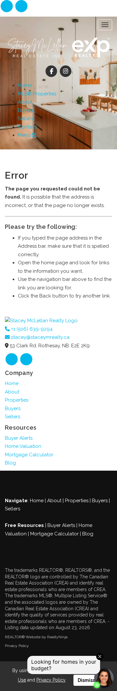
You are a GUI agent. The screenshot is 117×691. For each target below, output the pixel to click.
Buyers (25, 110)
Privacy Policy (17, 645)
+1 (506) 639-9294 (31, 329)
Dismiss (86, 680)
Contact (27, 127)
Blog (10, 463)
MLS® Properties (37, 94)
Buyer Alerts (18, 438)
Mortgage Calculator (29, 455)
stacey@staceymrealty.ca (40, 337)
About (25, 102)
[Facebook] (7, 6)
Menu (25, 135)
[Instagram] (21, 6)
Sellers (25, 118)
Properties (16, 400)
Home (25, 85)
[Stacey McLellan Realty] (41, 321)
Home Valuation (23, 446)
